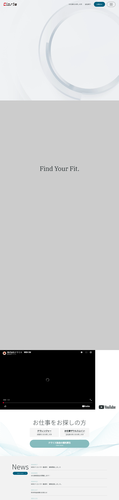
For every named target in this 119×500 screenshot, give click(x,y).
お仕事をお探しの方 (75, 4)
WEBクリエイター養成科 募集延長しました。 (46, 484)
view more (59, 443)
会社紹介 (88, 4)
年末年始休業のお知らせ (39, 492)
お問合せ (99, 4)
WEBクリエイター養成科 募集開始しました (46, 467)
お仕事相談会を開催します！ (40, 475)
